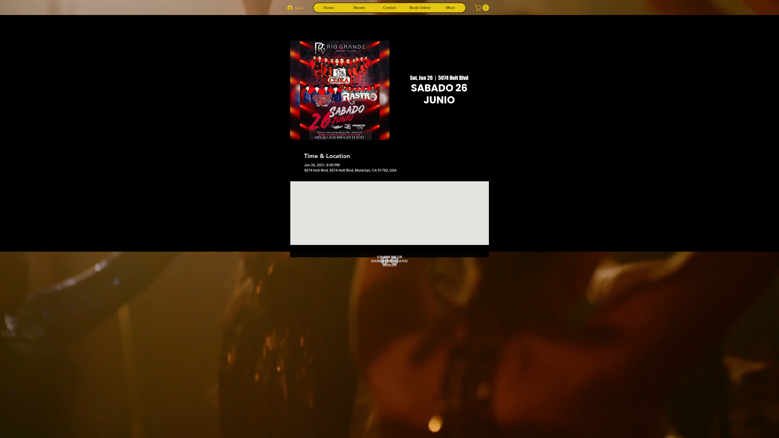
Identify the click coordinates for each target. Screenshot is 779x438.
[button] (483, 7)
